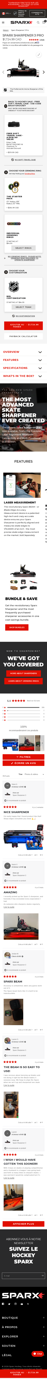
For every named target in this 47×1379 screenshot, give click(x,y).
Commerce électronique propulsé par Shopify (22, 1369)
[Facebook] (5, 1304)
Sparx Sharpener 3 (19, 795)
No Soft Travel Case (25, 160)
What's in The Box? (18, 376)
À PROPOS (9, 1327)
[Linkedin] (30, 1304)
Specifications (15, 368)
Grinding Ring (30, 174)
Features (10, 360)
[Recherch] (38, 22)
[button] (36, 39)
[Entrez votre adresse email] (42, 1275)
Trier (21, 774)
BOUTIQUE (10, 1317)
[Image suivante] (42, 743)
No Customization (25, 316)
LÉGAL (7, 1355)
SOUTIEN (8, 1345)
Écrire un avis (26, 764)
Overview (11, 351)
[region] (23, 743)
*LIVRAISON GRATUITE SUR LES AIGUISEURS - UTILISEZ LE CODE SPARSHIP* (23, 4)
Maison (6, 30)
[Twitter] (11, 1304)
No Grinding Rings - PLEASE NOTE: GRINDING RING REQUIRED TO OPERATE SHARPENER (24, 258)
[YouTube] (24, 1304)
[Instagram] (17, 1304)
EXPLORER (10, 1336)
